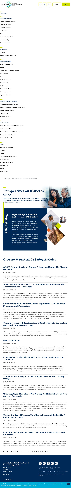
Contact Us (8, 479)
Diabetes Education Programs (8, 101)
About (2, 144)
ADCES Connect (4, 86)
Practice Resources (5, 61)
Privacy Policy (42, 467)
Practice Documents (5, 79)
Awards (2, 168)
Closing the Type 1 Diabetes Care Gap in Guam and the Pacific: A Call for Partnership (34, 416)
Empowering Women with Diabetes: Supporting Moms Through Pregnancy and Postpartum (34, 304)
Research (2, 76)
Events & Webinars (4, 30)
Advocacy (2, 150)
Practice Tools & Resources (6, 64)
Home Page (7, 178)
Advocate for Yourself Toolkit (7, 138)
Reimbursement (4, 73)
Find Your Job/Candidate (6, 128)
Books (1, 34)
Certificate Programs (5, 27)
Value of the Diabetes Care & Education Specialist (12, 125)
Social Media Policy (56, 467)
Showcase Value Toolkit (5, 89)
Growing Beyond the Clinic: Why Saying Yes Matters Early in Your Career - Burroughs (35, 394)
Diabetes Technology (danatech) (8, 21)
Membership (3, 13)
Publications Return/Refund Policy (46, 468)
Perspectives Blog (4, 82)
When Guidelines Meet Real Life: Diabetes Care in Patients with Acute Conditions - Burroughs (34, 285)
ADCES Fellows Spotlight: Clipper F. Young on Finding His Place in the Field (35, 268)
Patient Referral (4, 113)
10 (42, 451)
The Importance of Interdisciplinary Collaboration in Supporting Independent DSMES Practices (35, 324)
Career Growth (4, 122)
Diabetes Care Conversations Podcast (9, 70)
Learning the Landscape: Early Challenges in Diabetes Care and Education (34, 433)
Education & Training (6, 18)
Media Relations (4, 165)
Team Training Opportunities (7, 37)
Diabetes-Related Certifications (8, 135)
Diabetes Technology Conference (8, 55)
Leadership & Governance (6, 147)
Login (66, 4)
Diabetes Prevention (5, 43)
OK (68, 484)
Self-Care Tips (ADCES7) (6, 116)
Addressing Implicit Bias (6, 92)
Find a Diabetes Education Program (9, 104)
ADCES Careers (4, 171)
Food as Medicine (11, 340)
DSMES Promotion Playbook (7, 110)
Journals (2, 67)
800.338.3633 (6, 474)
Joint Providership (4, 40)
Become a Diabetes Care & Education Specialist (11, 132)
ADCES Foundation (4, 159)
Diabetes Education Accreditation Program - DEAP (12, 107)
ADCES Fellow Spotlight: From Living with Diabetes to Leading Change (33, 377)
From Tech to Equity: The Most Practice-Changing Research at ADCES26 (33, 358)
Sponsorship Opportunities (6, 162)
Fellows (2, 153)
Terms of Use (48, 467)
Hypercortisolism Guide (6, 95)
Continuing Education (5, 24)
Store (56, 4)
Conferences (3, 49)
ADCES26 (2, 52)
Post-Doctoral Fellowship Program (8, 156)
